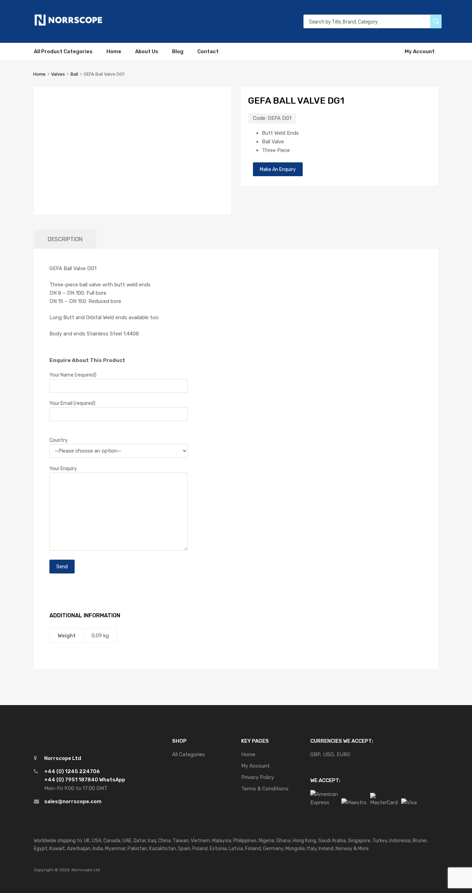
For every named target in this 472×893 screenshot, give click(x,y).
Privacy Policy (257, 777)
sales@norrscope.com (73, 801)
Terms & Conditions (265, 789)
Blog (177, 51)
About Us (146, 51)
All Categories (188, 754)
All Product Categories (63, 51)
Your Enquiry (63, 468)
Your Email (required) (72, 403)
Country (58, 440)
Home (113, 51)
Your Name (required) (72, 375)
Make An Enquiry (278, 169)
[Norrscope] (68, 24)
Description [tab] (65, 239)
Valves (58, 74)
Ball (74, 74)
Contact (208, 51)
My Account (420, 51)
